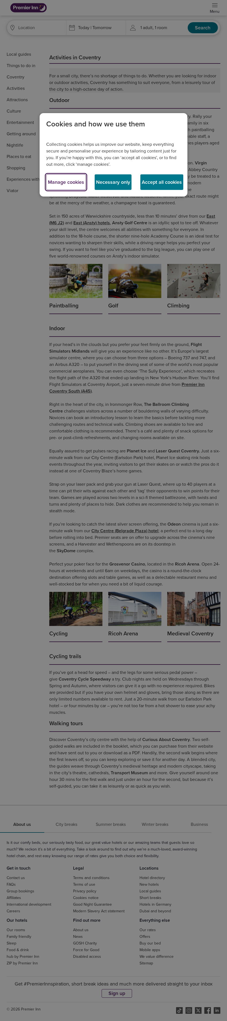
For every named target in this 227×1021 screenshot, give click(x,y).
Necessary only (113, 182)
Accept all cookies (162, 182)
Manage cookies (66, 182)
